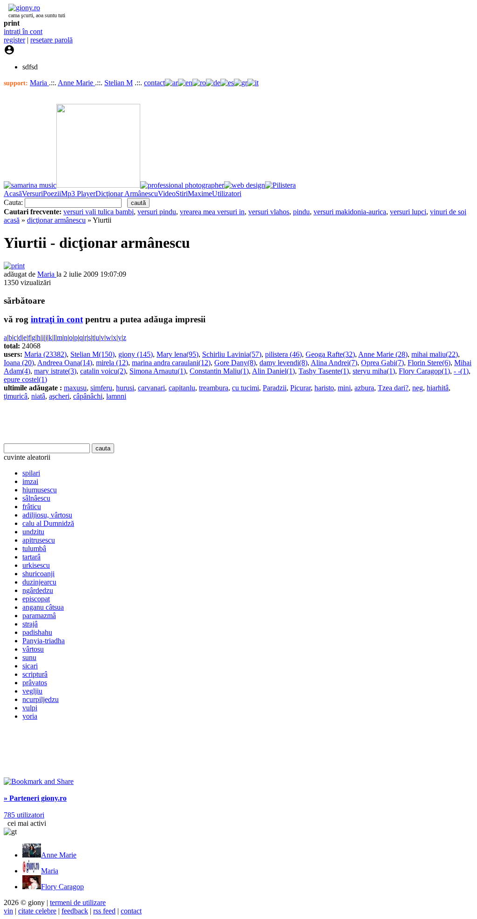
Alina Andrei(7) (334, 363)
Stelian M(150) (92, 354)
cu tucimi (245, 388)
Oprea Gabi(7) (382, 363)
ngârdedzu (37, 590)
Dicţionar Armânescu (126, 193)
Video (167, 193)
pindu (301, 212)
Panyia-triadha (43, 641)
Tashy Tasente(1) (324, 371)
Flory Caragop (62, 887)
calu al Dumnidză (48, 523)
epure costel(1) (25, 379)
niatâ (38, 396)
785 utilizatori (24, 815)
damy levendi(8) (283, 363)
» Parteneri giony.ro (35, 798)
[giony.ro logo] (22, 8)
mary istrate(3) (55, 371)
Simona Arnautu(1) (157, 371)
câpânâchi (87, 396)
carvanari (151, 388)
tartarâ (31, 557)
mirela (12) (112, 363)
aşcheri (59, 396)
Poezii (52, 193)
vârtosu (33, 649)
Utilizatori (226, 193)
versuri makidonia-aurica (349, 212)
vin (8, 911)
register (14, 40)
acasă (12, 220)
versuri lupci (408, 212)
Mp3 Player (78, 193)
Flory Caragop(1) (424, 371)
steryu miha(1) (374, 371)
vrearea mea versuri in (212, 212)
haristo (324, 388)
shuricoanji (38, 574)
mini (344, 388)
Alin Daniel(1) (273, 371)
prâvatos (34, 683)
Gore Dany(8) (235, 363)
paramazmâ (39, 615)
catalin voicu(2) (103, 371)
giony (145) (135, 354)
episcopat (36, 599)
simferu (101, 388)
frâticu (31, 507)
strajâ (30, 624)
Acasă (13, 193)
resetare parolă (51, 40)
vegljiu (32, 691)
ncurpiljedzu (40, 699)
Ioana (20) (19, 363)
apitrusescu (38, 540)
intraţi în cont (23, 31)
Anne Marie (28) (383, 354)
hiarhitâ (438, 388)
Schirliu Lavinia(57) (231, 354)
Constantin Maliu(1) (219, 371)
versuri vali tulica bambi (98, 212)
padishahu (37, 632)
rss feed (104, 911)
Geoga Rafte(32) (330, 354)
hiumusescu (39, 490)
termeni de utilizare (78, 902)
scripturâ (35, 674)
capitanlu (182, 388)
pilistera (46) (283, 354)
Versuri (32, 193)
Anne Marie (76, 83)
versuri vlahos (268, 212)
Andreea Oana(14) (64, 363)
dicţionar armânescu (56, 220)
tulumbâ (34, 548)
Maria (39, 83)
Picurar (300, 388)
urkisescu (36, 565)
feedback (74, 911)
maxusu (75, 388)
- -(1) (461, 371)
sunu (29, 657)
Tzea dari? (393, 388)
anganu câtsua (43, 607)
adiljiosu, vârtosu (47, 515)
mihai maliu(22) (434, 354)
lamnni (116, 396)
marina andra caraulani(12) (171, 363)
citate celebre (37, 911)
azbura (364, 388)
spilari (31, 473)
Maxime (200, 193)
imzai (30, 481)
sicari (30, 666)
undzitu (33, 532)
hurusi (125, 388)
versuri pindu (156, 212)
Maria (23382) (45, 354)
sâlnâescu (36, 498)
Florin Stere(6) (429, 363)
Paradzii (274, 388)
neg (417, 388)
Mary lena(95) (177, 354)
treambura (213, 388)
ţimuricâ (15, 396)
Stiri (182, 193)
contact (154, 83)
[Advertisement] (113, 422)
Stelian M (118, 83)
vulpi (29, 708)
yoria (29, 716)
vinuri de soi (448, 212)
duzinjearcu (39, 582)
